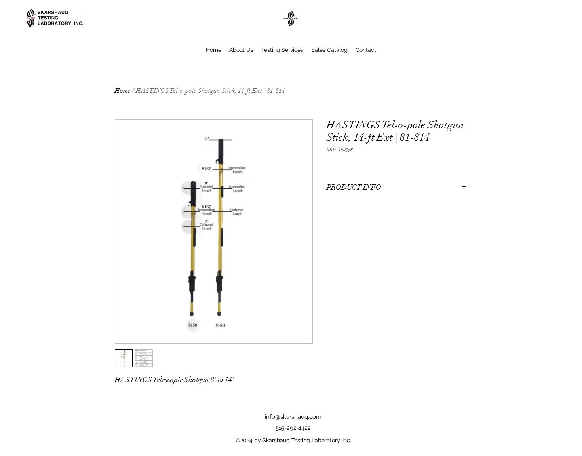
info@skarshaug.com (293, 416)
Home (123, 91)
